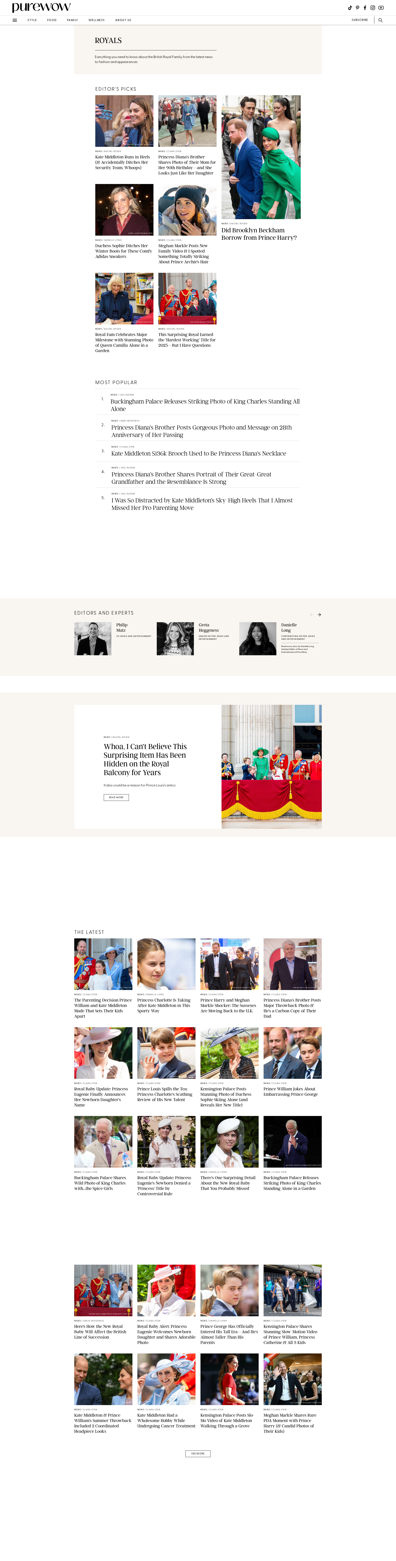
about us (123, 20)
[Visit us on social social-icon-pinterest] (357, 8)
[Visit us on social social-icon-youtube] (381, 7)
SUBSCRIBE (360, 20)
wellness (96, 20)
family (72, 20)
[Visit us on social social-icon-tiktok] (350, 8)
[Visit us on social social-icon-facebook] (365, 8)
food (52, 20)
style (32, 20)
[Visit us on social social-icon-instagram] (372, 7)
